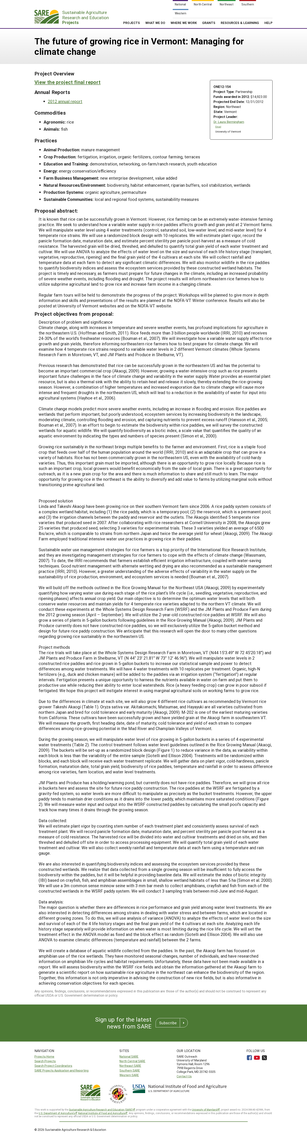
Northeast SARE (130, 1066)
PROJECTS (131, 23)
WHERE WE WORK (184, 23)
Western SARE (129, 1075)
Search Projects (45, 1061)
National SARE (128, 1056)
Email (218, 126)
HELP (268, 23)
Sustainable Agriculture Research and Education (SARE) (101, 1109)
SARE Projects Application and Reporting (61, 1070)
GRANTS (208, 23)
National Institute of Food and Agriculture (101, 1113)
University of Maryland (204, 1109)
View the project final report (67, 82)
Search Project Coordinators (53, 1066)
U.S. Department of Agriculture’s (57, 1113)
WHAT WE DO (155, 23)
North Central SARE (132, 1061)
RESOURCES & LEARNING (240, 23)
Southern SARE (129, 1070)
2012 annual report (65, 101)
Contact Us (184, 1076)
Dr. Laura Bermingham (228, 122)
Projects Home (44, 1056)
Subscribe (168, 1022)
